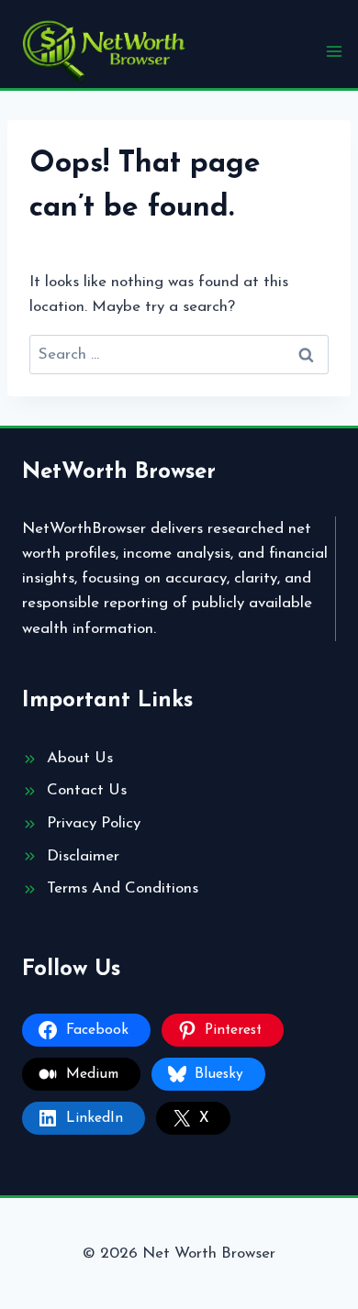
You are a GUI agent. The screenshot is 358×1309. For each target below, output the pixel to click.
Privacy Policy (93, 823)
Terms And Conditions (122, 888)
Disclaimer (83, 856)
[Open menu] (334, 51)
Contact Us (87, 790)
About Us (80, 758)
